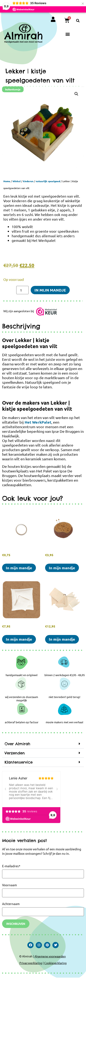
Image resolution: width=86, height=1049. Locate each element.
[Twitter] (55, 945)
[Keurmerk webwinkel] (46, 312)
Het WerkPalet (38, 422)
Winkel (17, 181)
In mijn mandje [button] (19, 567)
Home (6, 181)
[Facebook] (30, 945)
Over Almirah (17, 743)
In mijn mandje (50, 290)
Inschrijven (15, 923)
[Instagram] (39, 945)
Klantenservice (19, 762)
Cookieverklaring (55, 963)
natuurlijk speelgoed (48, 181)
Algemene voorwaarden (50, 956)
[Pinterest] (47, 945)
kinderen (28, 181)
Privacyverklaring (30, 963)
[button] (78, 21)
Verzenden (15, 753)
